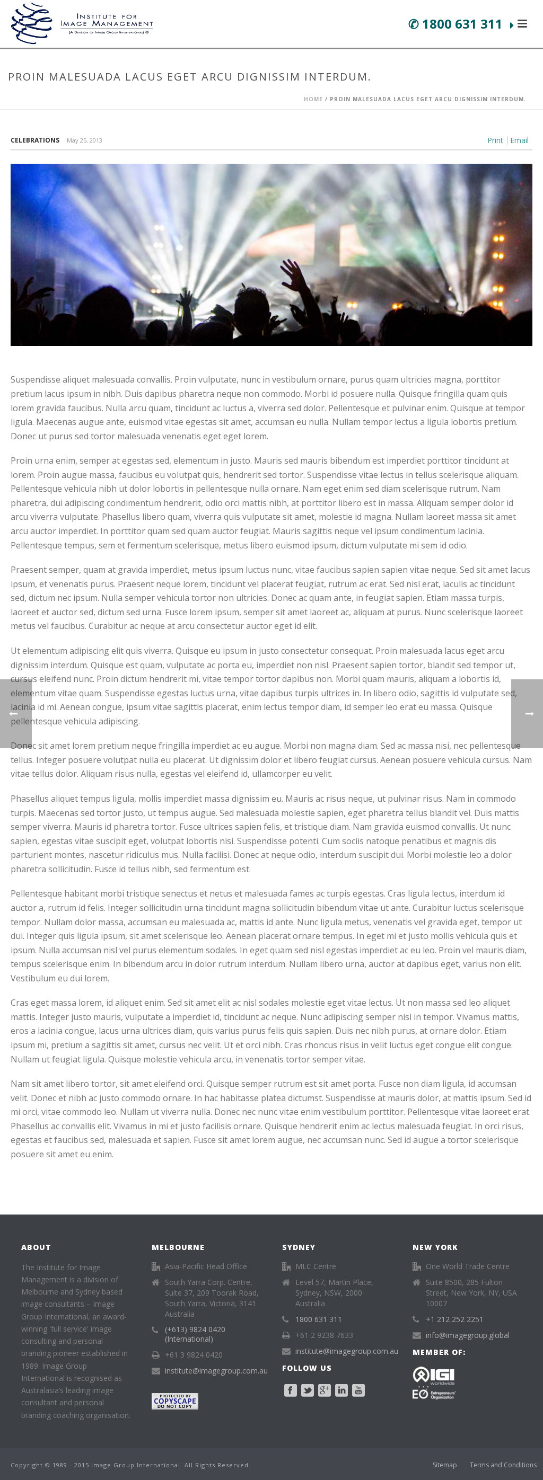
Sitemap (445, 1465)
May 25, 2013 (84, 140)
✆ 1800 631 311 (457, 23)
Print (495, 140)
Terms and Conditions (503, 1465)
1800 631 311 (318, 1319)
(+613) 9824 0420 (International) (195, 1334)
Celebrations (35, 140)
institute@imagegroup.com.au (216, 1371)
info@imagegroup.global (468, 1335)
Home (313, 99)
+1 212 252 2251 (455, 1319)
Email (519, 140)
